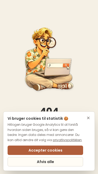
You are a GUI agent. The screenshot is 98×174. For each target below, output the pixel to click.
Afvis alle (45, 161)
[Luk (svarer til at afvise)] (88, 118)
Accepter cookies (45, 150)
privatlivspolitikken (67, 140)
